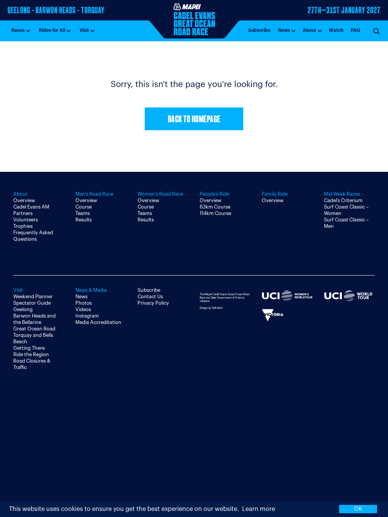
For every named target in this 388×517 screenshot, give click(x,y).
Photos (83, 303)
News (284, 30)
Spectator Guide (32, 303)
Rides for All (52, 30)
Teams (82, 213)
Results (83, 219)
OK (358, 509)
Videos (83, 309)
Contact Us (150, 296)
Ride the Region (31, 354)
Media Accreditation (98, 322)
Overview (24, 200)
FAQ (355, 30)
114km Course (215, 213)
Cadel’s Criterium (343, 200)
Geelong (23, 309)
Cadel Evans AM (31, 206)
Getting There (29, 348)
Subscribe (259, 30)
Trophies (23, 226)
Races (18, 30)
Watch (336, 30)
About (309, 30)
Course (83, 206)
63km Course (215, 206)
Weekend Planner (33, 296)
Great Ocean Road (34, 328)
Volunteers (25, 219)
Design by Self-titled (211, 308)
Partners (23, 213)
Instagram (87, 315)
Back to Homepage (194, 120)
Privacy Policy (153, 303)
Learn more (258, 509)
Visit (84, 30)
